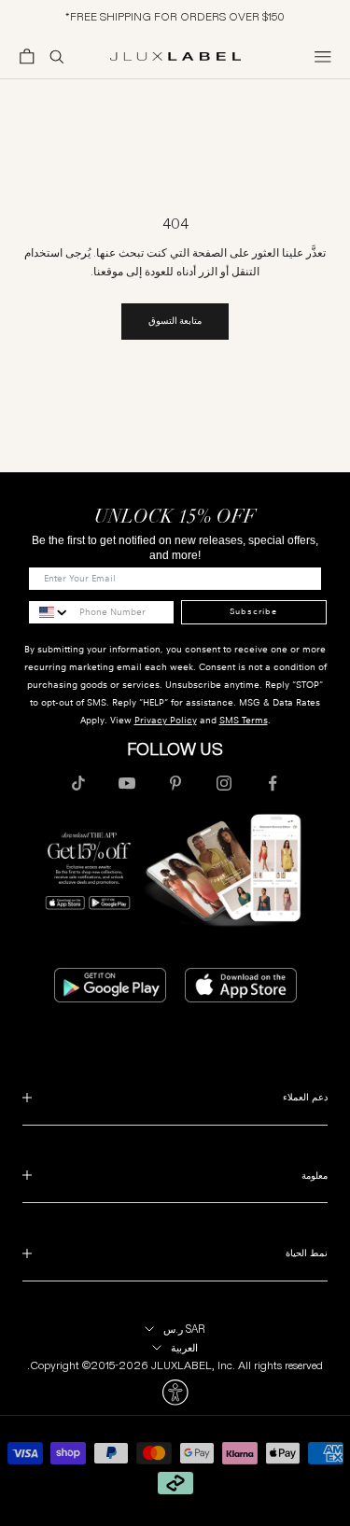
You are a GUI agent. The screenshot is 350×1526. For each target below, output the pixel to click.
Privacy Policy (165, 720)
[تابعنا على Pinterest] (175, 783)
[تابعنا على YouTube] (127, 783)
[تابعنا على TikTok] (78, 783)
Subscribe (253, 611)
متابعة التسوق (175, 321)
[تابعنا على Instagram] (224, 783)
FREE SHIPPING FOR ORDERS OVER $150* (175, 16)
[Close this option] (175, 1392)
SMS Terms (243, 720)
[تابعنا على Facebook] (272, 783)
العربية (184, 1347)
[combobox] (49, 612)
